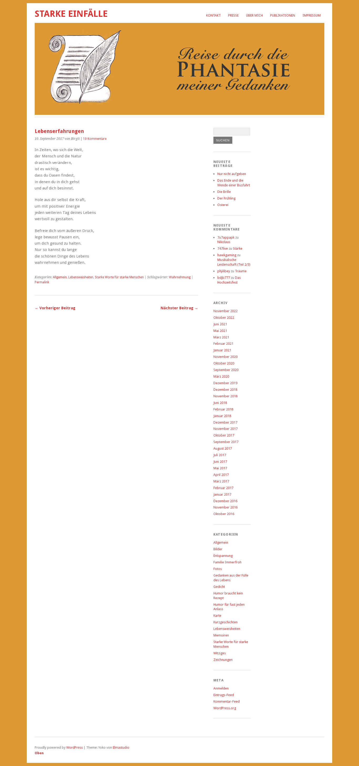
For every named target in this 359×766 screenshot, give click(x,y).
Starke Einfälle (71, 14)
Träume (241, 271)
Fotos (217, 569)
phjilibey (223, 271)
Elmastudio (121, 747)
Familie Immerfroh (227, 562)
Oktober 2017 (223, 435)
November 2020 (225, 357)
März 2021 (221, 337)
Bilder (217, 549)
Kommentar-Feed (226, 701)
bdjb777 (223, 278)
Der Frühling (226, 198)
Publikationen (282, 15)
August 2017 (222, 448)
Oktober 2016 (223, 514)
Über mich (254, 15)
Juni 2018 (220, 403)
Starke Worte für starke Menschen (119, 277)
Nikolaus (223, 242)
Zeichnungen (223, 660)
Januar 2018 (222, 416)
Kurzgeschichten (225, 622)
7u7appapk (225, 237)
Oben (39, 753)
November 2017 (225, 429)
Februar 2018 (223, 409)
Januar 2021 (222, 350)
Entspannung (223, 556)
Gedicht (219, 587)
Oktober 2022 (223, 318)
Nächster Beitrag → (179, 308)
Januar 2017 (222, 494)
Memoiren (221, 635)
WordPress (74, 747)
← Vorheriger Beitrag (55, 308)
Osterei (222, 205)
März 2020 (221, 376)
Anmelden (221, 688)
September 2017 (225, 442)
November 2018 (225, 396)
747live (222, 248)
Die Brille (224, 192)
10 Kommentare (94, 139)
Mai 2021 (220, 331)
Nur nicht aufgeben (231, 174)
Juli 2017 (219, 455)
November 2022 (225, 311)
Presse (233, 15)
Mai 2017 (220, 468)
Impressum (311, 15)
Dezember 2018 (225, 390)
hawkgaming (226, 255)
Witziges (219, 653)
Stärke (237, 248)
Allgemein (60, 277)
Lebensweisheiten (80, 277)
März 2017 (221, 481)
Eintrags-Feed (223, 695)
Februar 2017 (223, 488)
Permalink (42, 282)
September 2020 (225, 370)
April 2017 (221, 475)
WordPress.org (224, 708)
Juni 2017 (220, 462)
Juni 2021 (220, 324)
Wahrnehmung (180, 277)
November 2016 (225, 507)
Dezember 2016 (225, 501)
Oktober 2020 (223, 363)
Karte (217, 616)
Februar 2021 (223, 344)
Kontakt (213, 15)
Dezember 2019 (225, 383)
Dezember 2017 (225, 422)
